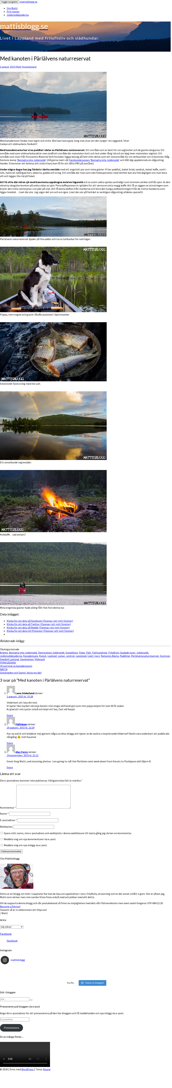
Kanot (42, 656)
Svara (10, 715)
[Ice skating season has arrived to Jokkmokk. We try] (85, 968)
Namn (4, 813)
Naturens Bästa (110, 656)
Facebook (6, 933)
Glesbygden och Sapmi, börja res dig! (21, 671)
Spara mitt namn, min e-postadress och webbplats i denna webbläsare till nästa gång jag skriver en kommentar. (68, 833)
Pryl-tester (13, 11)
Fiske (82, 652)
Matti (18, 66)
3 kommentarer (29, 66)
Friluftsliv (113, 652)
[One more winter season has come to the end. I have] (85, 976)
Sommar (165, 656)
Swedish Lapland (9, 659)
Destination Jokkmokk (51, 652)
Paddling (125, 656)
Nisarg (46, 1069)
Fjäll (88, 652)
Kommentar (8, 807)
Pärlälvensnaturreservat (145, 656)
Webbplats (6, 826)
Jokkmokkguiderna (18, 15)
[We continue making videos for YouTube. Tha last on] (85, 972)
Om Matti (12, 8)
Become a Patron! (10, 906)
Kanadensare (30, 656)
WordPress (27, 1069)
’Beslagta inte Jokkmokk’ (31, 160)
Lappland (81, 656)
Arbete (4, 652)
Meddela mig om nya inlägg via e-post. (25, 845)
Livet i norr (94, 656)
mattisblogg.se (28, 1)
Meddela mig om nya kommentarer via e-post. (30, 839)
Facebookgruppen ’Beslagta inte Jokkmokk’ (94, 160)
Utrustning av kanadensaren (16, 664)
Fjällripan (21, 724)
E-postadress (8, 820)
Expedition (72, 652)
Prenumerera (11, 1027)
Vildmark (40, 659)
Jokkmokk (142, 652)
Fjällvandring (99, 652)
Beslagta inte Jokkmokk (23, 652)
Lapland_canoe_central (61, 656)
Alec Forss (22, 752)
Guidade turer (127, 652)
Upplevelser (27, 659)
